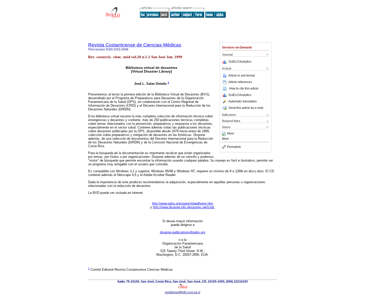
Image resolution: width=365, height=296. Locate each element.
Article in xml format (241, 75)
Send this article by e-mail (245, 108)
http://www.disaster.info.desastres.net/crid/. (184, 207)
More (230, 133)
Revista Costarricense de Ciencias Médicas (134, 44)
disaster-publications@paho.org (182, 232)
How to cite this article (243, 88)
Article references (240, 82)
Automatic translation (242, 101)
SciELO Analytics (239, 61)
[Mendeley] (224, 133)
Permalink (234, 147)
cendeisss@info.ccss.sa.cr (182, 292)
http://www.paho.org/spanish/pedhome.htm (182, 203)
